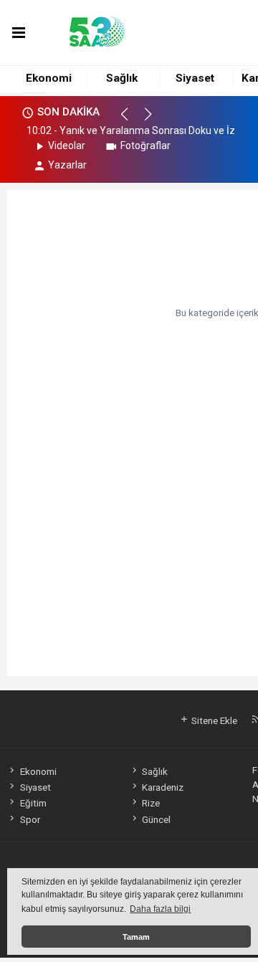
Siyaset (195, 78)
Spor (29, 819)
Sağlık (122, 78)
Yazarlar (67, 165)
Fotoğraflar (145, 145)
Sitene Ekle (213, 720)
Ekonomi (49, 78)
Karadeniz (162, 787)
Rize (151, 803)
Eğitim (33, 803)
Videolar (66, 145)
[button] (130, 120)
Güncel (156, 819)
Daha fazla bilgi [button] (160, 909)
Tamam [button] (136, 937)
